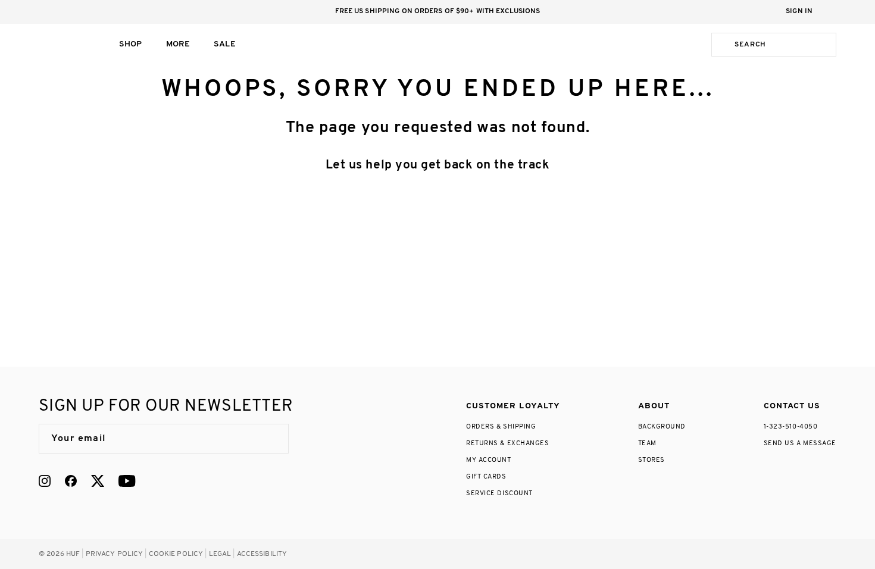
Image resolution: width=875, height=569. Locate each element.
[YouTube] (126, 481)
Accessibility (262, 554)
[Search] (721, 44)
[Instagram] (45, 481)
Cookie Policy (176, 554)
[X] (97, 481)
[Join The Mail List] (267, 438)
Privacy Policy (114, 554)
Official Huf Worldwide (65, 44)
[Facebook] (71, 481)
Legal (220, 554)
